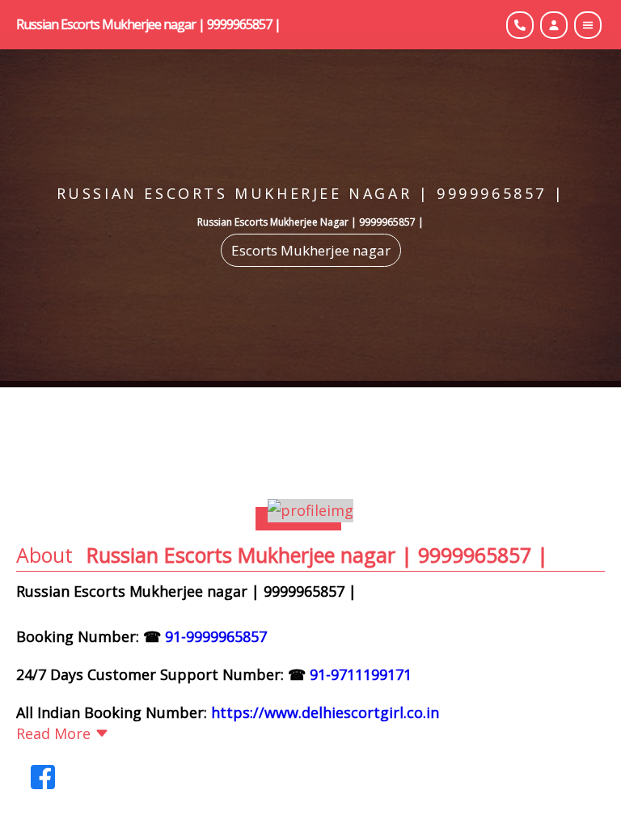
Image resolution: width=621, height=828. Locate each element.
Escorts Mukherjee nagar (311, 250)
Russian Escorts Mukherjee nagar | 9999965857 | (148, 24)
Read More (53, 733)
